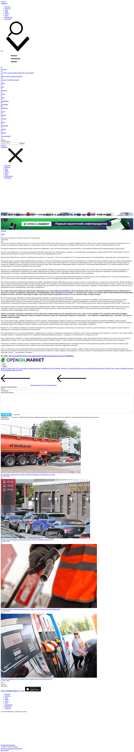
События (8, 708)
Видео (7, 14)
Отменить (16, 415)
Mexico (3, 76)
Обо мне (7, 7)
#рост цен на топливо (19, 368)
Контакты (8, 19)
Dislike (4, 366)
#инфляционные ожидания (13, 370)
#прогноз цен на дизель (82, 368)
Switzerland (10, 80)
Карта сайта (5, 750)
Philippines (4, 108)
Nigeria (14, 73)
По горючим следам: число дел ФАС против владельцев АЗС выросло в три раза (28, 474)
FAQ (6, 15)
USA (2, 73)
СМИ (6, 12)
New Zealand (29, 73)
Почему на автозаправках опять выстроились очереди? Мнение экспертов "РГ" (27, 539)
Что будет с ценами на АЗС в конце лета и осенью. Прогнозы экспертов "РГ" (27, 679)
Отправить (6, 415)
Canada (9, 73)
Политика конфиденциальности (11, 748)
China (3, 83)
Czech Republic (6, 136)
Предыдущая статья (37, 385)
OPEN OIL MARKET (62, 291)
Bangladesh (4, 104)
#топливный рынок (33, 368)
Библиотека (9, 17)
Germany (4, 80)
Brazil (3, 94)
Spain (7, 76)
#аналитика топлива (97, 368)
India (2, 87)
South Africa (21, 73)
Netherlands (4, 125)
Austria (17, 80)
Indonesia (4, 90)
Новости (7, 8)
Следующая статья (50, 385)
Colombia (13, 76)
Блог (6, 10)
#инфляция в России (48, 368)
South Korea (5, 101)
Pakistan (3, 115)
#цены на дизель (6, 368)
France (3, 111)
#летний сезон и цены (111, 368)
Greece (3, 140)
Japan (2, 97)
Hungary (3, 133)
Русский (3, 69)
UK (5, 73)
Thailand (3, 118)
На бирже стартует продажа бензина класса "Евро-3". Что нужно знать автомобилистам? (30, 609)
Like (4, 364)
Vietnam (3, 129)
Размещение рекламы (8, 745)
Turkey (3, 122)
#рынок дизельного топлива (64, 368)
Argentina (19, 76)
